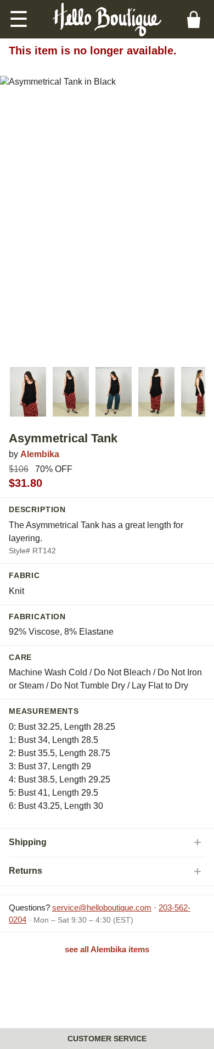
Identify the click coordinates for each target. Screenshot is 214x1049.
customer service (107, 1038)
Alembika (39, 454)
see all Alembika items (107, 949)
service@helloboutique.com (101, 907)
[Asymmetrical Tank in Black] (28, 392)
